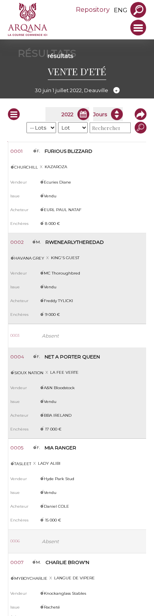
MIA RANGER (60, 448)
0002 (17, 242)
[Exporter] (138, 114)
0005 (16, 448)
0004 (17, 357)
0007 (17, 562)
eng (120, 10)
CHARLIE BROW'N (67, 562)
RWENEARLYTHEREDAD (74, 242)
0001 (16, 151)
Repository (93, 9)
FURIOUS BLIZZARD (68, 151)
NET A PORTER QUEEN (72, 357)
